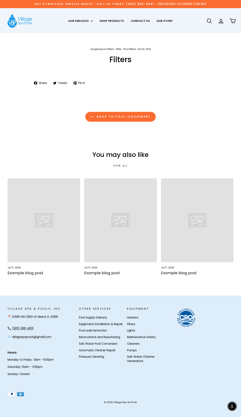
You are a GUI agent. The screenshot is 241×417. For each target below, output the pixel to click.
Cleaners (133, 344)
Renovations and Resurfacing (99, 337)
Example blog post (25, 273)
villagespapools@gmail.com (31, 337)
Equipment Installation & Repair (101, 324)
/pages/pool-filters (102, 49)
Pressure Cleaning (91, 357)
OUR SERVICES (78, 21)
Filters (131, 324)
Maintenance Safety (141, 337)
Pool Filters (129, 49)
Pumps (132, 350)
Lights (131, 330)
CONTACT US (140, 21)
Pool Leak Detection (93, 330)
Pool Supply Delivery (93, 317)
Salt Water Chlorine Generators (140, 359)
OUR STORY (164, 21)
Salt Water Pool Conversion (98, 344)
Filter (119, 49)
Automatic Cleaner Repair (97, 350)
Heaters (132, 317)
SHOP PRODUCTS (112, 21)
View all (120, 165)
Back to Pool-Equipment (123, 116)
